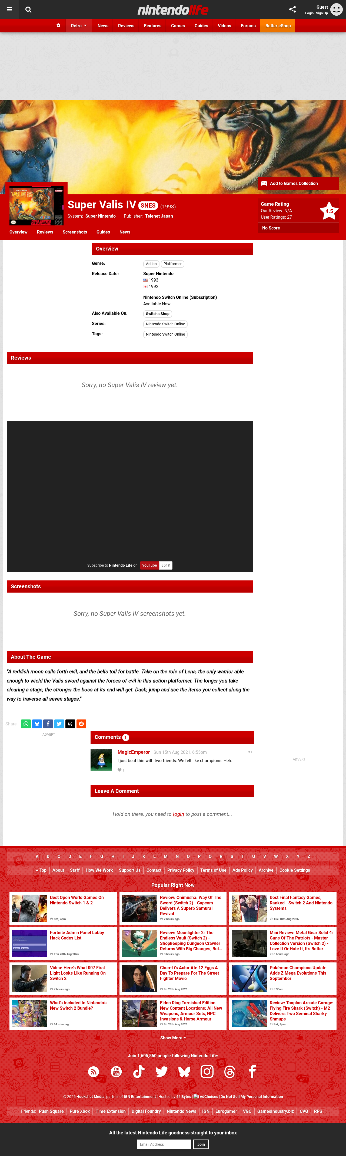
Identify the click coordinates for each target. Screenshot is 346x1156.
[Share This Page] (292, 9)
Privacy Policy (180, 870)
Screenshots (75, 232)
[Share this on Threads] (70, 723)
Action (151, 264)
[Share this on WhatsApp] (26, 723)
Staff (75, 870)
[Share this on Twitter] (59, 723)
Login (309, 13)
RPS (318, 1111)
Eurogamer (226, 1111)
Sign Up (322, 13)
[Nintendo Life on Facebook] (252, 1072)
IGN (205, 1111)
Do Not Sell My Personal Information (252, 1096)
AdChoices (208, 1096)
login (178, 814)
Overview (18, 232)
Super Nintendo (100, 216)
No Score (271, 228)
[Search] (28, 9)
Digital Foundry (146, 1111)
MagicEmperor (134, 752)
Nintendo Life (120, 565)
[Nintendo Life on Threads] (230, 1072)
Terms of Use (213, 870)
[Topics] (9, 9)
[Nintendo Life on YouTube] (116, 1072)
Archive (266, 870)
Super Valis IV (112, 204)
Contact (154, 870)
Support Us (130, 870)
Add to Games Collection (293, 183)
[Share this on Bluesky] (37, 723)
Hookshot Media (90, 1096)
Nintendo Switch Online (165, 324)
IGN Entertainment (140, 1096)
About (58, 870)
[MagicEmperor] (101, 768)
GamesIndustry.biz (275, 1111)
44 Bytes (183, 1096)
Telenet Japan (159, 216)
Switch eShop (157, 314)
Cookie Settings (295, 870)
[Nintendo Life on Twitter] (162, 1072)
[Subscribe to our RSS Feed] (94, 1072)
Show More (172, 1037)
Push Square (51, 1111)
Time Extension (111, 1111)
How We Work (99, 870)
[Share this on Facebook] (48, 723)
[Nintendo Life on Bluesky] (184, 1072)
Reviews (45, 232)
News (124, 232)
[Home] (58, 25)
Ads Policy (242, 870)
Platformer (173, 264)
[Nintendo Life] (173, 9)
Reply (133, 770)
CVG (304, 1111)
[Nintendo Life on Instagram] (207, 1072)
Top (42, 870)
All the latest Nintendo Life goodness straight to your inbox (173, 1132)
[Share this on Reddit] (81, 723)
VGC (247, 1111)
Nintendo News (181, 1111)
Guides (103, 232)
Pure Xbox (80, 1111)
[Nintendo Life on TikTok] (139, 1072)
